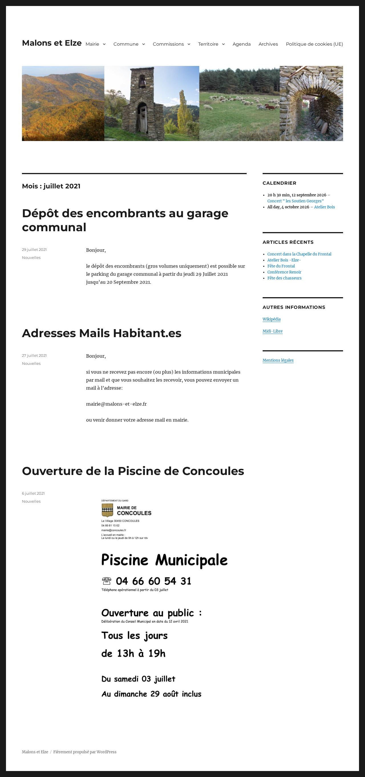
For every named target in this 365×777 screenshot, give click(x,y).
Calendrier (280, 183)
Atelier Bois (324, 207)
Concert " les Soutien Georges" (295, 201)
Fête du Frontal (281, 266)
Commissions (168, 44)
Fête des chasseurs (284, 278)
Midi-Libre (273, 331)
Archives (268, 44)
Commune (126, 44)
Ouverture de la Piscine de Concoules (133, 471)
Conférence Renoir (284, 272)
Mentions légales (278, 360)
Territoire (208, 44)
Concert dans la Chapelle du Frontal (299, 254)
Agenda (242, 44)
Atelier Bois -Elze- (284, 260)
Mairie (92, 44)
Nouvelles (31, 257)
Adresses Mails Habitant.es (101, 333)
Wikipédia (272, 319)
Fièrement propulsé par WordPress (85, 752)
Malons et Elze (52, 43)
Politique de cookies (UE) (314, 44)
